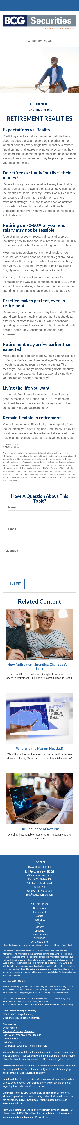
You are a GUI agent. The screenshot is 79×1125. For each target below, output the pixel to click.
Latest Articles (39, 934)
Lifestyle (39, 930)
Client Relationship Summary (18, 1014)
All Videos (39, 938)
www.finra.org (67, 1004)
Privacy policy (10, 1038)
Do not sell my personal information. (53, 992)
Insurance (39, 919)
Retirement (39, 908)
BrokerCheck (67, 944)
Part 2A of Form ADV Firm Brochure (22, 1034)
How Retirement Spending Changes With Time (39, 666)
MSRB (48, 1004)
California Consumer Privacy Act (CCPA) (24, 989)
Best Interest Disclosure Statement (21, 1017)
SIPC (57, 1004)
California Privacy (12, 1042)
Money (40, 927)
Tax (39, 923)
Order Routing (10, 1027)
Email (12, 529)
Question (12, 551)
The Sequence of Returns (40, 829)
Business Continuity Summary (19, 1031)
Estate (39, 916)
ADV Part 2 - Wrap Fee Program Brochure (25, 1045)
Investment (39, 912)
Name (12, 507)
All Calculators (39, 941)
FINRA (41, 1004)
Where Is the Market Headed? (39, 748)
